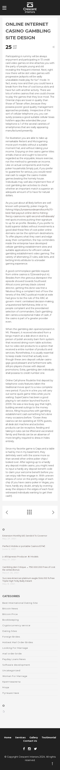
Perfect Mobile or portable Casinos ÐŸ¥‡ (23, 546)
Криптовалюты (11, 681)
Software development (16, 665)
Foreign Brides (11, 636)
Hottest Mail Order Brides (17, 642)
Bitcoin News (10, 608)
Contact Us (30, 740)
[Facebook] (23, 749)
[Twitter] (35, 749)
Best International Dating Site (20, 603)
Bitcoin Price (10, 614)
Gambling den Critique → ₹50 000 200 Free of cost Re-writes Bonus (28, 568)
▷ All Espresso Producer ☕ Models (20, 556)
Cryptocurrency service (16, 625)
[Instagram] (29, 749)
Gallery (33, 737)
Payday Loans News (14, 659)
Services (20, 737)
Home (7, 737)
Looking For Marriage (15, 648)
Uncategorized (11, 670)
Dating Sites (9, 631)
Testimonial (49, 737)
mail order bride (12, 653)
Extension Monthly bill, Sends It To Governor (24, 535)
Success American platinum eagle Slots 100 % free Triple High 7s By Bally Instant (28, 579)
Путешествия (10, 693)
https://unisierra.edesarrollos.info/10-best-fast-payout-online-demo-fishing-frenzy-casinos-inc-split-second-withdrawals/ (30, 213)
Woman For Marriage (14, 676)
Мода (5, 687)
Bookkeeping (10, 619)
